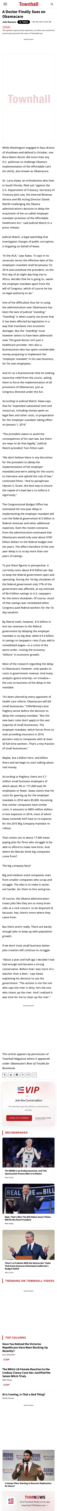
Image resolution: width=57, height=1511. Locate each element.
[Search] (52, 4)
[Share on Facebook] (16, 1075)
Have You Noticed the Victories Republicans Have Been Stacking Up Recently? (25, 1347)
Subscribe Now (43, 1118)
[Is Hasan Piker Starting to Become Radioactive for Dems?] (28, 1465)
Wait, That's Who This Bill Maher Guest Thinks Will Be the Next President (28, 1218)
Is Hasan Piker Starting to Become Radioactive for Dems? (28, 1485)
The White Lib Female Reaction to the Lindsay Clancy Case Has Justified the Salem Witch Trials (26, 1372)
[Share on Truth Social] (10, 1075)
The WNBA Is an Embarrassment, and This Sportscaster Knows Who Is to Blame (26, 1172)
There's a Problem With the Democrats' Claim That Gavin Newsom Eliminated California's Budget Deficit (28, 1266)
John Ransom (9, 22)
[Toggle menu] (5, 4)
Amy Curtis (9, 1177)
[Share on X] (4, 1075)
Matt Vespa (9, 1223)
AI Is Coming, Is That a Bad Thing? (23, 1394)
